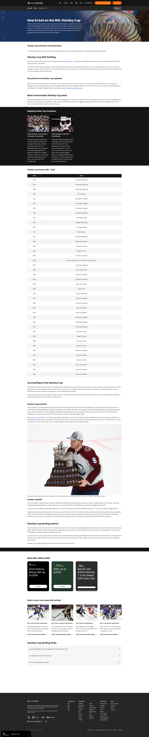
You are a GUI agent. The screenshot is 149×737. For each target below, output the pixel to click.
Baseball (80, 707)
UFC (90, 714)
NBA (76, 3)
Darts (90, 703)
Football (80, 703)
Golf (79, 712)
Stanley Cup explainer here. (74, 88)
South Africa (103, 716)
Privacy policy (109, 730)
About (112, 707)
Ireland (102, 712)
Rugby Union (92, 712)
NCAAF (66, 3)
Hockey (29, 8)
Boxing (80, 718)
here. (58, 104)
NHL (81, 3)
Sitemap (120, 730)
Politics (91, 716)
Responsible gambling (100, 730)
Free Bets (117, 3)
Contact (115, 730)
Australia (102, 705)
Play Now (62, 586)
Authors (113, 709)
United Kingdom (104, 718)
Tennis (80, 714)
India (101, 709)
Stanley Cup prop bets (34, 417)
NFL (60, 3)
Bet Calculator (115, 703)
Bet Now (38, 586)
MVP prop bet (68, 61)
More (116, 8)
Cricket (80, 720)
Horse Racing (92, 707)
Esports (91, 705)
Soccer (80, 716)
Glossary (113, 705)
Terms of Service (90, 730)
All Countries (103, 703)
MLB (71, 3)
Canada (102, 707)
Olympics (91, 709)
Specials (91, 718)
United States (103, 720)
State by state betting (103, 3)
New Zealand (103, 714)
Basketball (81, 705)
